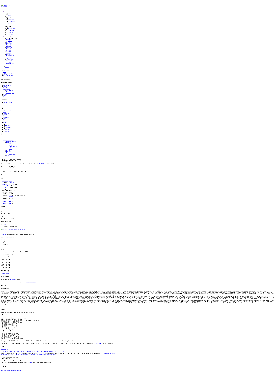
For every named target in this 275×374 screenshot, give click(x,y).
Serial (10, 147)
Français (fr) (9, 46)
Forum (4, 96)
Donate (5, 116)
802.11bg (34, 351)
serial (45, 354)
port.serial (4, 234)
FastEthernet (24, 351)
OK (99, 353)
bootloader (4, 184)
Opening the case (13, 146)
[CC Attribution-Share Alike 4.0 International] (3, 366)
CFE (10, 184)
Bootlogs (8, 152)
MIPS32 (42, 351)
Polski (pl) (8, 53)
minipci (26, 354)
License (5, 121)
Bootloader (8, 151)
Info (10, 143)
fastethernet (22, 354)
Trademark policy (7, 119)
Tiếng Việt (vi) (9, 60)
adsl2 (40, 354)
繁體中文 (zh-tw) (10, 63)
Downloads (6, 87)
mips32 (37, 354)
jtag (43, 354)
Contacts (5, 122)
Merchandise (6, 117)
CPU (5, 187)
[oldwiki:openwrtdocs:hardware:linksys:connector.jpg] (13, 229)
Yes (10, 201)
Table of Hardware (7, 73)
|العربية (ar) (9, 41)
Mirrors (5, 114)
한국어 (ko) (9, 51)
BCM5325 (11, 196)
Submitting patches (7, 102)
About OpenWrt (7, 110)
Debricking (8, 150)
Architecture (5, 181)
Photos (10, 145)
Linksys (5, 74)
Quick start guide (10, 90)
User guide (8, 91)
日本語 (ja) (9, 50)
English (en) (9, 39)
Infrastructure (6, 113)
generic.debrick (5, 273)
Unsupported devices (60, 351)
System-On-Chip (5, 185)
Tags (7, 156)
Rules (4, 112)
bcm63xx (3, 351)
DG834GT (41, 163)
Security (5, 94)
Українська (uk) (10, 59)
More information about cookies (107, 353)
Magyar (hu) (9, 47)
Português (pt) (9, 54)
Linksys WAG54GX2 (8, 75)
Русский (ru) (9, 57)
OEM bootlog (12, 154)
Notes (7, 155)
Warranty (4, 224)
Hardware (8, 142)
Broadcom (11, 182)
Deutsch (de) (9, 43)
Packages (5, 86)
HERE (30, 362)
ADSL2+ (46, 351)
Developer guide (10, 93)
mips (34, 354)
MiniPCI (29, 351)
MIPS (10, 181)
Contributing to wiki (8, 105)
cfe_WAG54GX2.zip (31, 282)
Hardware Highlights (11, 141)
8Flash (11, 351)
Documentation (6, 89)
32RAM (16, 351)
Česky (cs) (8, 42)
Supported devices (7, 85)
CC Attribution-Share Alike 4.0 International (11, 370)
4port (19, 351)
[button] (4, 11)
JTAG (10, 149)
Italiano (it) (8, 48)
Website (5, 118)
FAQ (4, 95)
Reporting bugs (6, 103)
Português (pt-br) (10, 55)
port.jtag (4, 251)
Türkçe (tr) (8, 58)
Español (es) (9, 44)
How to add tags (4, 349)
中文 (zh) (8, 62)
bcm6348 (7, 351)
